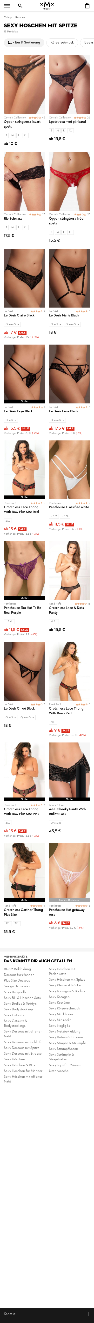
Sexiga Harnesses (17, 986)
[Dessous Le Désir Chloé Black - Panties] (24, 690)
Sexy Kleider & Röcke (65, 985)
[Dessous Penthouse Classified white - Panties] (69, 489)
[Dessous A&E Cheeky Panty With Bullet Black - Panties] (69, 791)
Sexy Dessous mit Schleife (23, 1042)
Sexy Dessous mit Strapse (23, 1054)
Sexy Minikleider (61, 1014)
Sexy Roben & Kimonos (66, 1037)
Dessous (20, 17)
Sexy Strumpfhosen (63, 1049)
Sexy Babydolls (15, 992)
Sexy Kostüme (59, 1003)
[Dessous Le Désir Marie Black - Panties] (69, 295)
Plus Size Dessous (17, 981)
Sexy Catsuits (14, 1015)
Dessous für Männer (19, 975)
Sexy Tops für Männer (65, 1065)
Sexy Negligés (59, 1026)
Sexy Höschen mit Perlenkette (62, 971)
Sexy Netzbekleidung (65, 1031)
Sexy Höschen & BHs (19, 1065)
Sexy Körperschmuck (64, 1008)
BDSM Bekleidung (17, 969)
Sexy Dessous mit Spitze (22, 1048)
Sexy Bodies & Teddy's (20, 1004)
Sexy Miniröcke (60, 1020)
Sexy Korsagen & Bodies (67, 991)
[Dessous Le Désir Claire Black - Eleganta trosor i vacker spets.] (24, 295)
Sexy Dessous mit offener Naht (23, 1034)
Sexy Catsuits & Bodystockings (15, 1023)
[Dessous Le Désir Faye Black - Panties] (24, 391)
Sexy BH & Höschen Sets (22, 998)
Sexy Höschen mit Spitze (67, 980)
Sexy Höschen (14, 1059)
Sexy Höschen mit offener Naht (23, 1079)
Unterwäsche (59, 1071)
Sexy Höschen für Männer (23, 1071)
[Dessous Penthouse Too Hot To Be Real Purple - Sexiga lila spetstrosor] (24, 589)
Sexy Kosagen (59, 997)
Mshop (8, 17)
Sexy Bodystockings (19, 1009)
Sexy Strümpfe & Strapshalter (61, 1057)
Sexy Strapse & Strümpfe (67, 1043)
